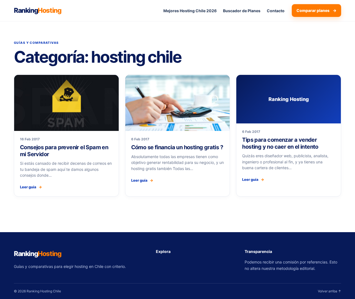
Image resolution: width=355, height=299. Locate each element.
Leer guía (31, 187)
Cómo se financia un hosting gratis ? (177, 147)
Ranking (37, 10)
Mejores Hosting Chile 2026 (190, 10)
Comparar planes (316, 10)
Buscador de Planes (241, 10)
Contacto (276, 10)
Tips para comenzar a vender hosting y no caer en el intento (280, 143)
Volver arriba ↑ (329, 291)
